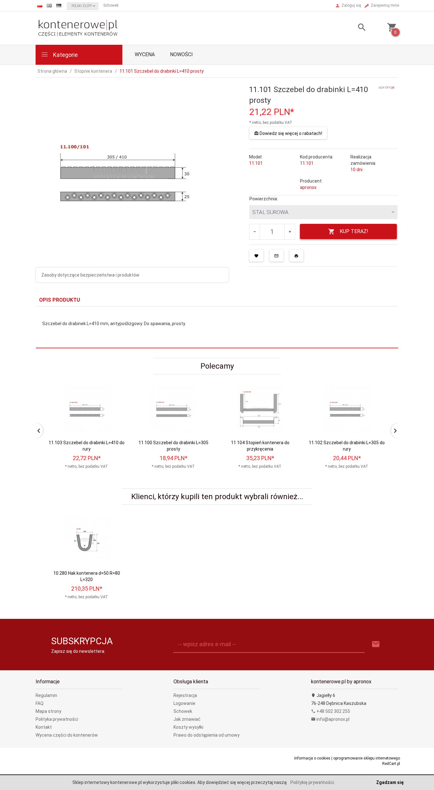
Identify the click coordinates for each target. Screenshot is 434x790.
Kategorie (65, 54)
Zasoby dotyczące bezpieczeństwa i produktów (90, 275)
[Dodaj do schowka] (256, 256)
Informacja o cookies (312, 758)
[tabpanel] (217, 327)
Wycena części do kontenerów (67, 735)
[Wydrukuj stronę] (296, 256)
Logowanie (184, 703)
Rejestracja (185, 695)
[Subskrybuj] (375, 644)
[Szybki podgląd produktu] (115, 388)
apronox (308, 187)
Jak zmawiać (186, 719)
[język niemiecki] (58, 5)
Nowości (181, 54)
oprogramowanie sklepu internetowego (366, 758)
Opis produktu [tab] (59, 300)
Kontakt (44, 727)
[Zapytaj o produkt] (276, 256)
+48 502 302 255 (332, 711)
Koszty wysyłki (188, 727)
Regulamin (46, 695)
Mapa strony (48, 711)
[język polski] (39, 5)
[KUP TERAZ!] (115, 421)
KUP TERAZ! (354, 231)
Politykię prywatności (312, 782)
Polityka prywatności (57, 719)
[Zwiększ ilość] (289, 231)
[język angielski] (49, 5)
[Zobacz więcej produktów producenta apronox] (386, 87)
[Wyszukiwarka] (354, 28)
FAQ (40, 703)
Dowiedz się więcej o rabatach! (290, 133)
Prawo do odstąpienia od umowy (206, 735)
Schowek (182, 711)
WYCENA (145, 54)
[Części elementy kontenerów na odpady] (78, 27)
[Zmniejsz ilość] (254, 231)
